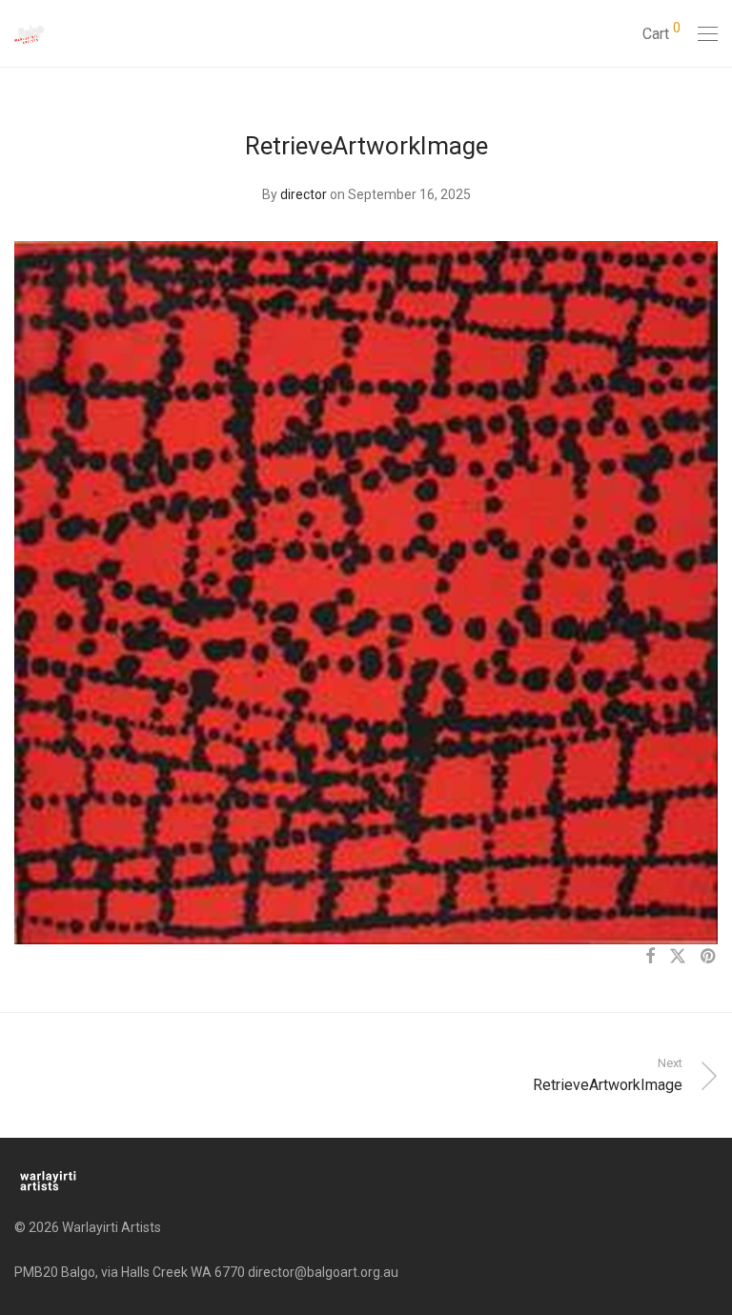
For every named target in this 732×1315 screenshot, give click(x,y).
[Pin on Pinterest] (709, 956)
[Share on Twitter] (677, 956)
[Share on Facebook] (650, 956)
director (303, 194)
